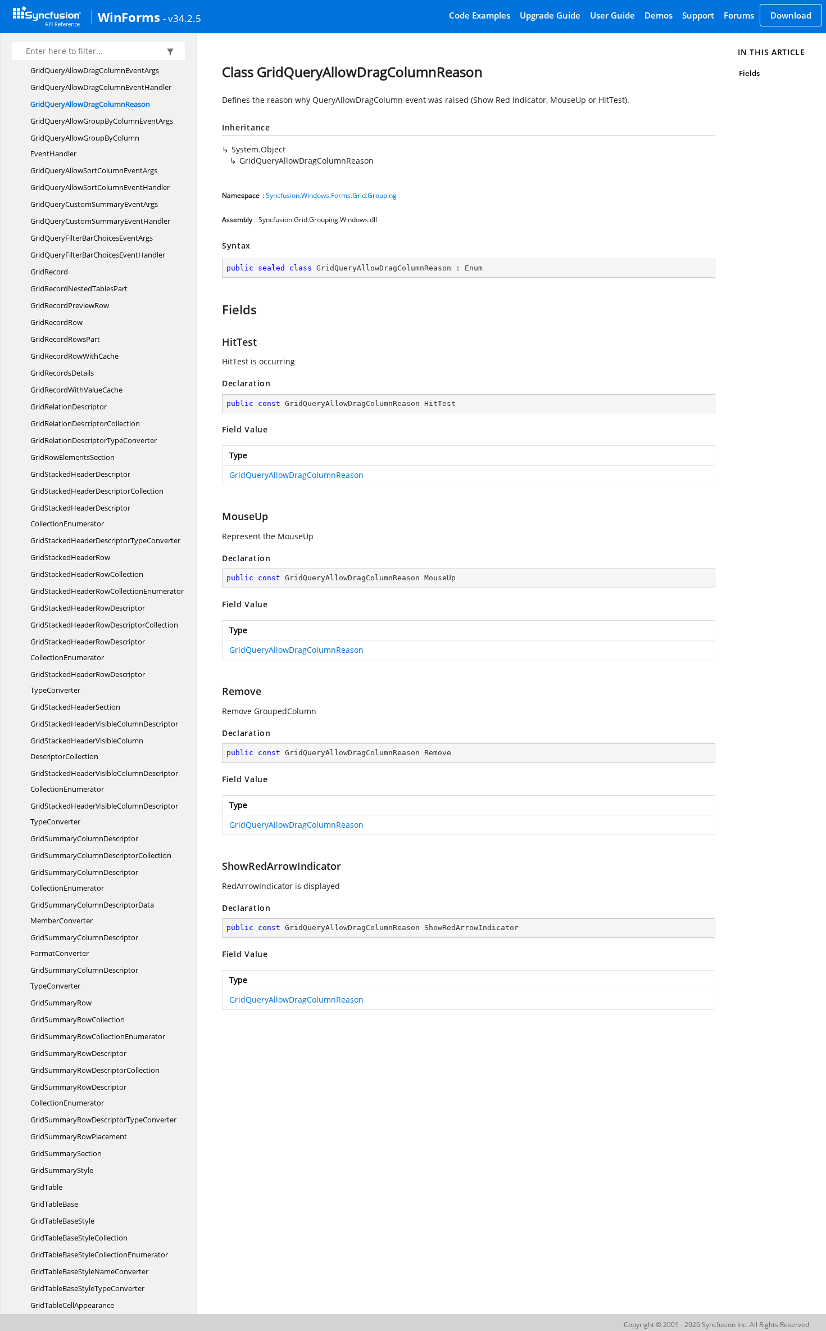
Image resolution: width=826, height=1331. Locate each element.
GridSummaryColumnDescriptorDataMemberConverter (92, 913)
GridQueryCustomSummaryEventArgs (94, 204)
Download (790, 15)
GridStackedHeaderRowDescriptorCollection (104, 625)
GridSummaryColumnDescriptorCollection (100, 855)
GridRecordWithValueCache (76, 390)
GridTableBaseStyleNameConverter (89, 1271)
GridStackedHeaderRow (70, 557)
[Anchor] (217, 309)
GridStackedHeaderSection (75, 707)
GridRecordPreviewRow (69, 305)
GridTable (46, 1187)
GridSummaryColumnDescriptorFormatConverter (84, 945)
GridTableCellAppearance (72, 1305)
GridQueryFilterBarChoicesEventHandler (97, 255)
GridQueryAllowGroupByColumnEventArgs (101, 121)
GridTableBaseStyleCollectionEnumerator (99, 1254)
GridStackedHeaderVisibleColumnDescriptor (104, 724)
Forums (739, 15)
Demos (659, 15)
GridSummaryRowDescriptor (78, 1053)
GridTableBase (54, 1204)
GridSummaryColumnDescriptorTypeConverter (84, 978)
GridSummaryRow (61, 1003)
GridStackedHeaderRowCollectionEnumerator (107, 591)
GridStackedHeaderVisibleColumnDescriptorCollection (86, 748)
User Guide (612, 15)
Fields (749, 73)
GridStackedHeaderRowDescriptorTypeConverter (87, 682)
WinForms (129, 16)
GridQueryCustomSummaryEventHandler (100, 221)
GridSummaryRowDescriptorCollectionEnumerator (78, 1095)
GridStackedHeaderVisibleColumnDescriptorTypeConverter (104, 814)
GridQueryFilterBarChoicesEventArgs (91, 238)
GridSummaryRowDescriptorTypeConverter (103, 1120)
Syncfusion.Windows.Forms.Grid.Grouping (331, 195)
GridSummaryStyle (61, 1170)
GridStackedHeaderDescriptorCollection (97, 491)
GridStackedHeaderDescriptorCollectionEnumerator (80, 516)
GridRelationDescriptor (68, 406)
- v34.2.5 (182, 18)
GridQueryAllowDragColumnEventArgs (94, 70)
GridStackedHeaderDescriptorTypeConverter (105, 540)
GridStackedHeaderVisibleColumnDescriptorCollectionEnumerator (104, 781)
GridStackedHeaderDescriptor (80, 474)
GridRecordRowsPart (65, 339)
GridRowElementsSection (72, 457)
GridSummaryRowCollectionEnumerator (97, 1036)
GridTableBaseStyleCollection (79, 1238)
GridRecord (49, 272)
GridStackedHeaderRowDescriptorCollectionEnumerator (87, 649)
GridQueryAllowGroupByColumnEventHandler (84, 146)
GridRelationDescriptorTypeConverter (93, 440)
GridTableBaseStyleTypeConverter (87, 1288)
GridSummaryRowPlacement (78, 1136)
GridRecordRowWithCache (74, 356)
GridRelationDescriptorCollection (85, 423)
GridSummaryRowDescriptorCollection (95, 1070)
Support (698, 15)
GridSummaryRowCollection (77, 1019)
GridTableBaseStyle (62, 1221)
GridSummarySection (66, 1153)
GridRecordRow (56, 322)
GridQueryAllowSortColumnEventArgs (93, 170)
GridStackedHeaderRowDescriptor (87, 608)
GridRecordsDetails (62, 373)
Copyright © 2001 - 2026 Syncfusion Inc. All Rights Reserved (716, 1324)
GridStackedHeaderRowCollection (86, 574)
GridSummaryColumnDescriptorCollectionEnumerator (84, 880)
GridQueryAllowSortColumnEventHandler (100, 187)
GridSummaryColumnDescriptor (84, 838)
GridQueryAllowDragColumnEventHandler (100, 87)
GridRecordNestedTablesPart (79, 288)
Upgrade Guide (550, 15)
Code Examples (479, 15)
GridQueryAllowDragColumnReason (90, 104)
